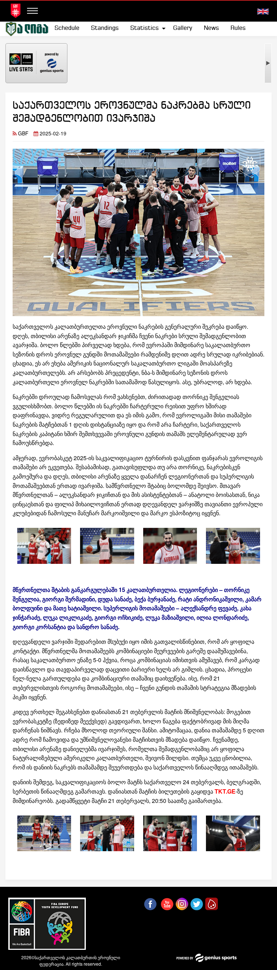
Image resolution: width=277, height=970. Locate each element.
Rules (238, 28)
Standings (105, 28)
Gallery (182, 28)
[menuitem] (67, 28)
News (211, 28)
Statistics (144, 28)
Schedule (66, 28)
